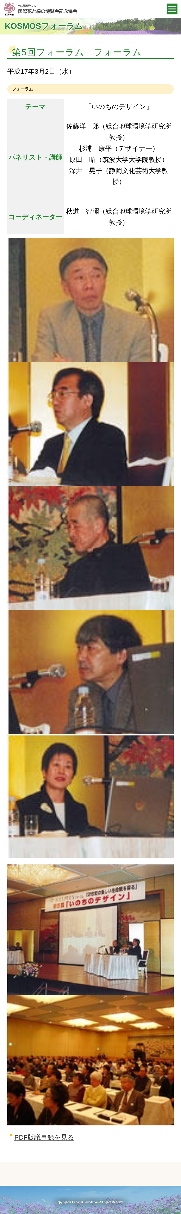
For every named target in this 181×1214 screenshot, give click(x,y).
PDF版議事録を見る (44, 1137)
